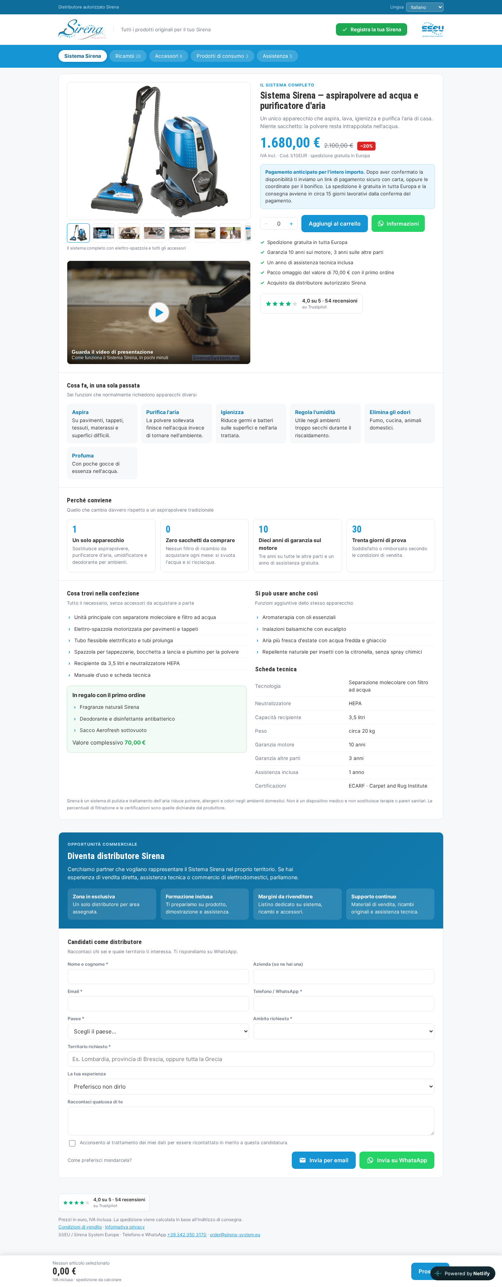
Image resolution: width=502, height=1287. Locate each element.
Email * (75, 991)
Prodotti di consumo (222, 56)
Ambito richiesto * (273, 1018)
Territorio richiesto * (89, 1046)
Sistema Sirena (82, 56)
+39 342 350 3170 (187, 1234)
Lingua (397, 7)
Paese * (76, 1018)
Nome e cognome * (88, 964)
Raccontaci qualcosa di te (95, 1101)
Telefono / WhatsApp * (277, 991)
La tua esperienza (87, 1073)
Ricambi (128, 56)
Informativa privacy (125, 1227)
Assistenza (277, 56)
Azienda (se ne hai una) (278, 964)
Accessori (168, 56)
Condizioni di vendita (80, 1227)
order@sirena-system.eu (235, 1234)
